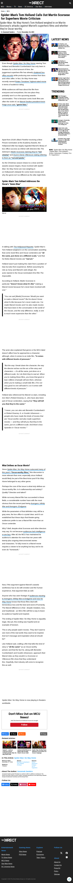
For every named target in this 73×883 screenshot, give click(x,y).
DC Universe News (7, 866)
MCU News (5, 860)
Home (3, 11)
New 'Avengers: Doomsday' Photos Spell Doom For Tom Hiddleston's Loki (63, 98)
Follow (6, 784)
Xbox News (23, 851)
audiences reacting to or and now (23, 599)
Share (6, 734)
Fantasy (34, 765)
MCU (2, 7)
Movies (9, 7)
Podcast (39, 851)
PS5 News (22, 854)
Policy (56, 871)
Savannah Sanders (9, 32)
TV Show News (6, 857)
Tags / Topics (40, 857)
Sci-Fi (33, 766)
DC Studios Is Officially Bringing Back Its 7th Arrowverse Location (63, 63)
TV (15, 7)
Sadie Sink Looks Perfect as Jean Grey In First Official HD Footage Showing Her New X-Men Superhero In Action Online (64, 131)
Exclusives (40, 854)
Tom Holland (20, 763)
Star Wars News (6, 863)
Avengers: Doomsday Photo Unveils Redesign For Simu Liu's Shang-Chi (63, 122)
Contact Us (58, 865)
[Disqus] (24, 810)
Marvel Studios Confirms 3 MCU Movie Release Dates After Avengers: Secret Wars (63, 54)
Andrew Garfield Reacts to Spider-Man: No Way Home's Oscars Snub (24, 751)
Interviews (48, 7)
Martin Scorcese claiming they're (24, 152)
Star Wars (38, 7)
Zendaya (19, 765)
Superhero (34, 767)
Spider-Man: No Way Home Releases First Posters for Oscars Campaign (39, 751)
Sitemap (57, 874)
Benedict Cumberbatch (23, 762)
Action (33, 762)
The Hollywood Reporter (23, 247)
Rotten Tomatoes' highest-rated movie (30, 82)
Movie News (5, 854)
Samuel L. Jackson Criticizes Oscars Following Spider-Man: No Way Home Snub (9, 752)
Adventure (34, 763)
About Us (57, 862)
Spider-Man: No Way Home (25, 758)
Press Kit (57, 868)
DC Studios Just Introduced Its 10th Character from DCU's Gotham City (64, 46)
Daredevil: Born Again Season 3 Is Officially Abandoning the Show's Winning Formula (64, 141)
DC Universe (29, 7)
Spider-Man (54, 151)
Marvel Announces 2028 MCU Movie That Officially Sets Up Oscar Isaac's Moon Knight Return (64, 71)
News (20, 7)
